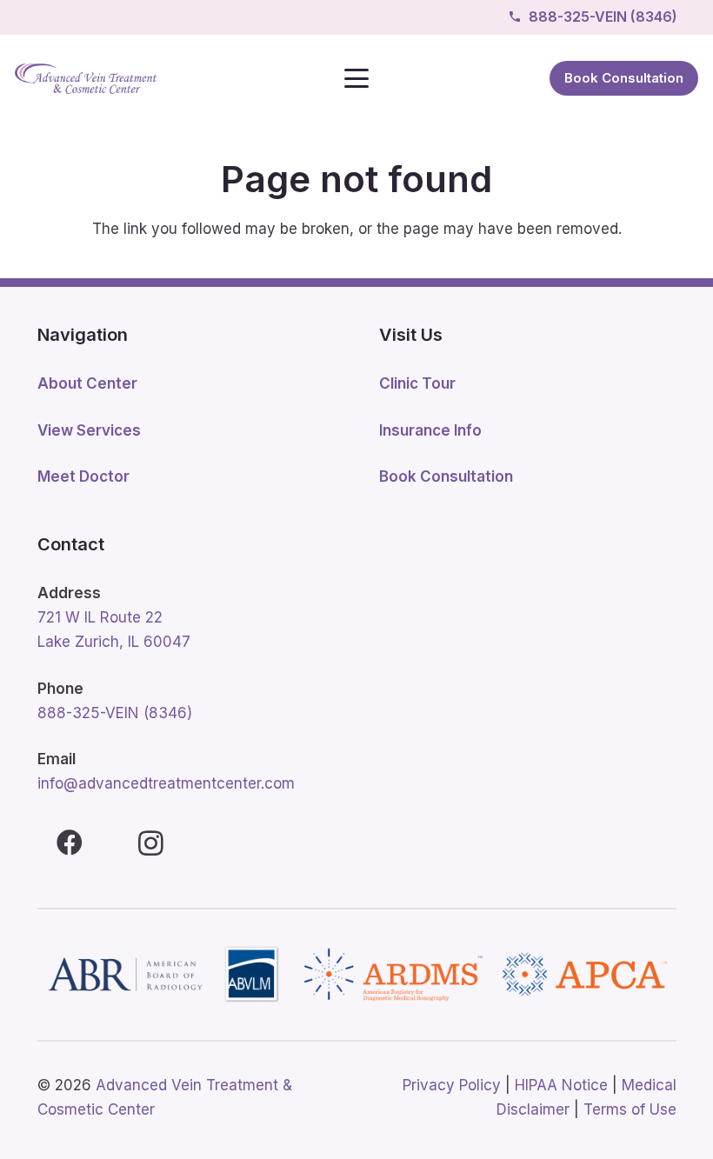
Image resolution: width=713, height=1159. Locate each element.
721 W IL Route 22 (100, 617)
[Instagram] (150, 843)
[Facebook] (70, 843)
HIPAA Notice (561, 1085)
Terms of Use (629, 1109)
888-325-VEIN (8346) (114, 713)
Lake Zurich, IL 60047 (113, 641)
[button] (356, 78)
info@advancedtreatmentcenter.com (166, 783)
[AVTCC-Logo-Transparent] (86, 78)
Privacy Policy (452, 1085)
